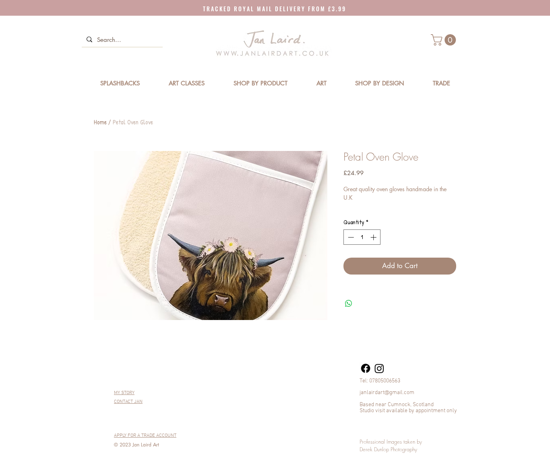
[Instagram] (379, 368)
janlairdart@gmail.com (387, 392)
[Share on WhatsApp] (349, 303)
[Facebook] (366, 368)
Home (100, 122)
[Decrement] (350, 237)
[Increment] (374, 237)
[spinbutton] (362, 237)
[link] (445, 39)
